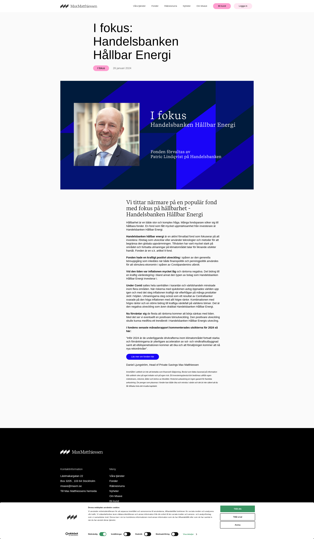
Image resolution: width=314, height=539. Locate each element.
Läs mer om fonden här (142, 356)
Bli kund (222, 6)
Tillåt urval (237, 517)
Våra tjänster (139, 6)
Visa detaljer (188, 534)
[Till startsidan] (81, 6)
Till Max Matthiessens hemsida (78, 491)
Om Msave (201, 6)
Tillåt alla (237, 509)
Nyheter (187, 6)
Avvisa (237, 525)
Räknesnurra (170, 6)
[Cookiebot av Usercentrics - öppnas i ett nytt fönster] (72, 534)
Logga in (243, 6)
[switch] (127, 534)
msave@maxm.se (71, 486)
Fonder (154, 6)
